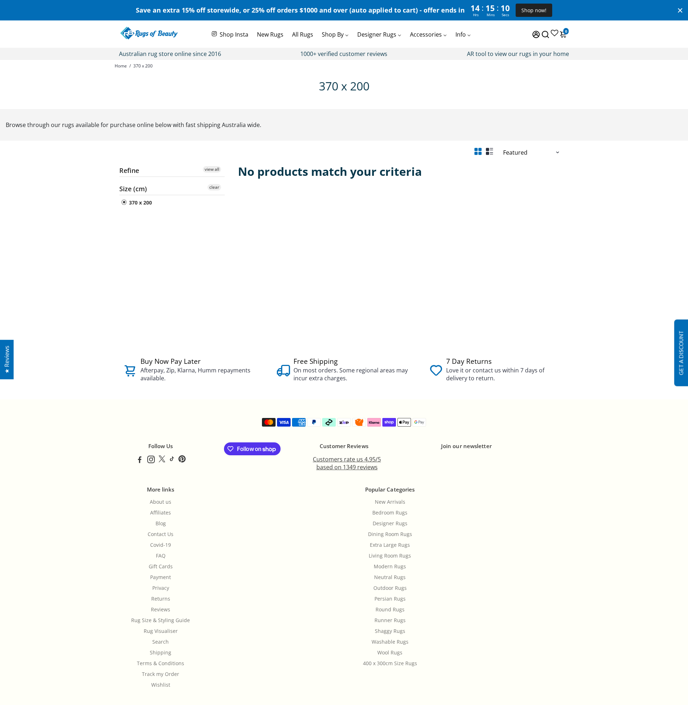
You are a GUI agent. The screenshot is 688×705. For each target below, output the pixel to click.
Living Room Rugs (390, 556)
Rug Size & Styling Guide (160, 620)
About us (160, 502)
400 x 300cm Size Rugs (390, 663)
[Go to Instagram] (151, 460)
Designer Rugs (390, 523)
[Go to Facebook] (140, 460)
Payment (160, 577)
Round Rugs (390, 609)
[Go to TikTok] (172, 460)
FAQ (161, 556)
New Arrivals (390, 502)
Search (160, 642)
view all (212, 169)
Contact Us (160, 534)
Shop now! (533, 10)
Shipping (160, 652)
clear (214, 187)
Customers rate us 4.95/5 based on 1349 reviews (347, 463)
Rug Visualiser (161, 631)
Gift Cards (161, 566)
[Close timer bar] (680, 10)
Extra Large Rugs (390, 545)
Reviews (160, 609)
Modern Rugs (390, 566)
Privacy (160, 588)
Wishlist (160, 685)
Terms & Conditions (160, 663)
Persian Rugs (390, 599)
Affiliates (160, 512)
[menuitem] (229, 34)
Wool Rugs (389, 652)
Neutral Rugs (390, 577)
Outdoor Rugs (390, 588)
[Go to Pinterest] (182, 460)
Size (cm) (133, 188)
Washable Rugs (390, 642)
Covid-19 (160, 545)
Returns (160, 599)
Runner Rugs (390, 620)
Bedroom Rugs (389, 512)
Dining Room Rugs (390, 534)
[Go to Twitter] (162, 460)
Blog (161, 523)
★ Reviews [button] (7, 359)
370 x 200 (140, 202)
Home (121, 66)
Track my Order (160, 674)
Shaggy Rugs (390, 631)
